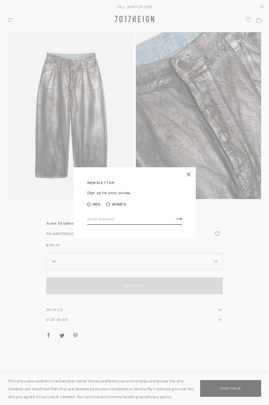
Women (119, 204)
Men (97, 204)
